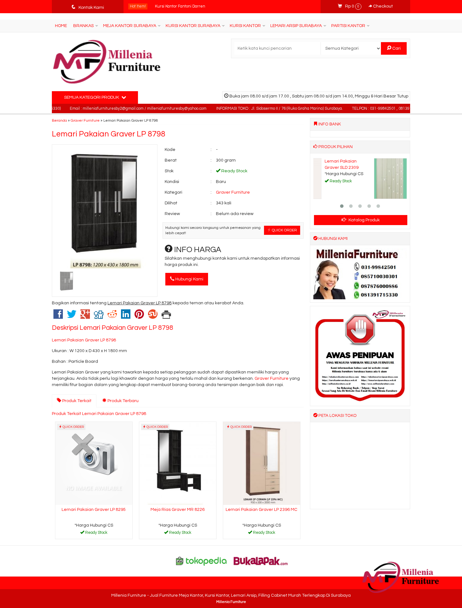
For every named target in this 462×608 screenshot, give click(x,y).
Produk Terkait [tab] (76, 401)
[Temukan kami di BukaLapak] (261, 561)
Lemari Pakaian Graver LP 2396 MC (261, 509)
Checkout (382, 6)
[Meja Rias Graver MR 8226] (177, 463)
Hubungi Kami (188, 279)
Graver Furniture (85, 120)
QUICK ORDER (284, 230)
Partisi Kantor (348, 26)
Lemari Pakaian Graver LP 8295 (94, 509)
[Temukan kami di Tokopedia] (201, 561)
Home (61, 26)
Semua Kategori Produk (92, 97)
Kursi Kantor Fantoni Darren (180, 6)
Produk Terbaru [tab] (123, 401)
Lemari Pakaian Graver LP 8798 (108, 134)
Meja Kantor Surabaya (129, 26)
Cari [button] (396, 48)
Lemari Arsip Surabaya (296, 26)
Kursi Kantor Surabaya (193, 26)
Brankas (83, 26)
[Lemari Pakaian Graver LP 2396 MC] (261, 463)
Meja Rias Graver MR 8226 (178, 509)
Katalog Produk (364, 220)
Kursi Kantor (245, 26)
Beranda (59, 120)
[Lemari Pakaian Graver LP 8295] (93, 463)
